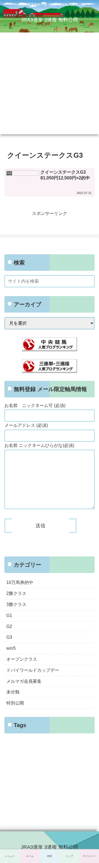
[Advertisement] (49, 84)
